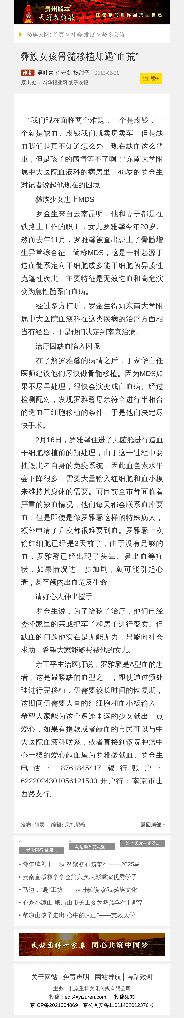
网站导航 (108, 977)
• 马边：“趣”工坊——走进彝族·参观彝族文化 (78, 889)
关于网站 (44, 977)
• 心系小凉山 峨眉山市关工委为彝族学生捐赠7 (80, 902)
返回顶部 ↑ (153, 825)
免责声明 (76, 977)
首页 (58, 34)
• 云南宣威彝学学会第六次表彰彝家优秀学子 (78, 877)
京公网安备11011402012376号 (118, 1005)
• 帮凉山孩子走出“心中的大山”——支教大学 (77, 915)
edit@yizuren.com (85, 997)
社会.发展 (83, 34)
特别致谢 (139, 977)
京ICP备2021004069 (54, 1005)
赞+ (151, 79)
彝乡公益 (113, 34)
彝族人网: (39, 34)
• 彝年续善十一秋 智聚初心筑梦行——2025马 (79, 864)
